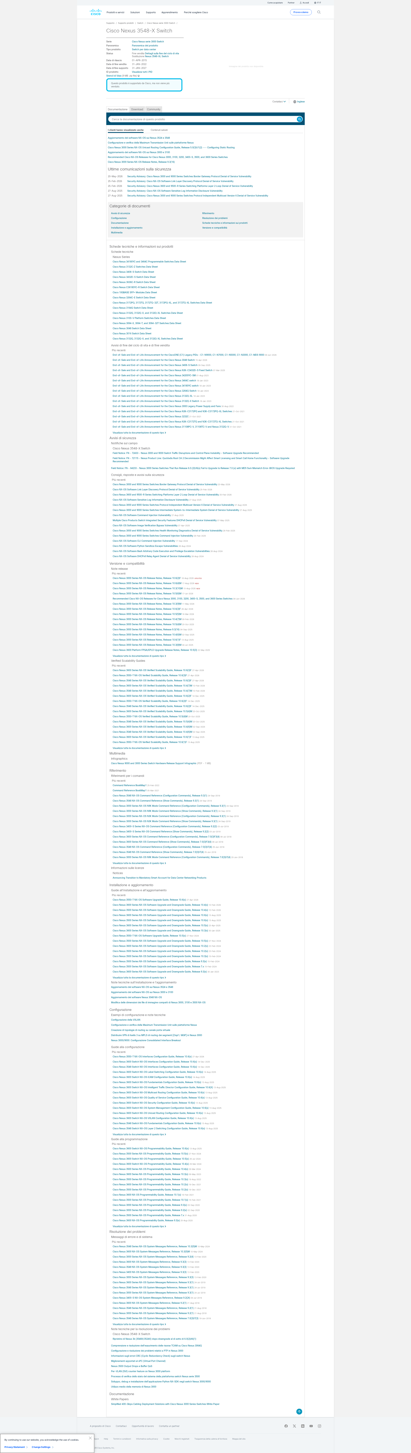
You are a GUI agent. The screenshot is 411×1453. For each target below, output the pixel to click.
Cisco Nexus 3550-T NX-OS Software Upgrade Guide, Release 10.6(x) (150, 899)
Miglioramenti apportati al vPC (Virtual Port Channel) (138, 1361)
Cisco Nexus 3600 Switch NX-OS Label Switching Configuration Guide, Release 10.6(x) (158, 1072)
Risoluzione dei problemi (214, 218)
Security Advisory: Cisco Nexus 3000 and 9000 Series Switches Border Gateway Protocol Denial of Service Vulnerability (189, 176)
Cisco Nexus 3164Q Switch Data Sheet (133, 308)
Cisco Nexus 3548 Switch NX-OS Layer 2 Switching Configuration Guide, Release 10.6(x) (159, 1128)
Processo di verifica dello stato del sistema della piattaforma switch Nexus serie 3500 (155, 1376)
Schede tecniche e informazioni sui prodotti (225, 223)
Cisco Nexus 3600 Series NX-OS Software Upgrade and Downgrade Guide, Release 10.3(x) (161, 930)
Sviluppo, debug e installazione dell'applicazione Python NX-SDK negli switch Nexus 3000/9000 (161, 1381)
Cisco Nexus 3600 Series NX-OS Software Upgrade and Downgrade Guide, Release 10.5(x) (161, 925)
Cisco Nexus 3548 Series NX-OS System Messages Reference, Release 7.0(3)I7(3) (156, 1318)
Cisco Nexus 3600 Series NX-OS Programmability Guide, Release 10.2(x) (151, 1184)
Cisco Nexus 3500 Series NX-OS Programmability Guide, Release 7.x (149, 1215)
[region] (47, 1443)
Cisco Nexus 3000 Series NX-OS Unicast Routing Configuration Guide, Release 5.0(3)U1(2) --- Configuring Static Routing (171, 147)
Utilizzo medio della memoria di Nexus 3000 (133, 1386)
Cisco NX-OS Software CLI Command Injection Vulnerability (144, 541)
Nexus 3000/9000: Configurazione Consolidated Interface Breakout (146, 1040)
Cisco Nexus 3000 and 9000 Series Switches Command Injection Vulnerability (153, 535)
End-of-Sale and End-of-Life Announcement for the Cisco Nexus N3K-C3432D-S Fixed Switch (163, 370)
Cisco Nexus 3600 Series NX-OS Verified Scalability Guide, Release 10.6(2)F (152, 696)
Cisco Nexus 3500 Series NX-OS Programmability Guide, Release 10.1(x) (151, 1200)
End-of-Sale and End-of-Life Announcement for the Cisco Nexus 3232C (151, 416)
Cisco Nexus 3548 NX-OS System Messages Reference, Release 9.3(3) (150, 1267)
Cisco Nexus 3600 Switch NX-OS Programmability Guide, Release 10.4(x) (151, 1164)
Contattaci (278, 101)
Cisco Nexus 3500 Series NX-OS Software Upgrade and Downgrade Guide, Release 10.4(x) (161, 910)
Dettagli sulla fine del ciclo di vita (162, 53)
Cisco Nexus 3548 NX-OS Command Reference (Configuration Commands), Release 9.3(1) (160, 795)
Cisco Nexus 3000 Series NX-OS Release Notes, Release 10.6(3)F (147, 609)
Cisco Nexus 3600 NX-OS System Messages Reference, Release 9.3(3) (150, 1262)
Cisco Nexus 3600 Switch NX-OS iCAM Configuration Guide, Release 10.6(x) (153, 1077)
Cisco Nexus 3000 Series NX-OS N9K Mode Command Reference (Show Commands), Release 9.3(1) (165, 811)
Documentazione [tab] (117, 109)
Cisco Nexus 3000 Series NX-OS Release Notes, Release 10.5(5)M (147, 614)
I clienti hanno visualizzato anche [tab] (126, 130)
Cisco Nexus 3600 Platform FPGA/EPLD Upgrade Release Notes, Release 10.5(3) (155, 650)
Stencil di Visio (113, 75)
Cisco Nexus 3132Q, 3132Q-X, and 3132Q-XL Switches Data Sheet (148, 313)
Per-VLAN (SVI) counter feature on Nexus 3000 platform (140, 1371)
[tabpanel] (205, 150)
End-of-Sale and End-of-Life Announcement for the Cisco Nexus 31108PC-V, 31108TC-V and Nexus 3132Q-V (171, 426)
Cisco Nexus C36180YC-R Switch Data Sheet (136, 287)
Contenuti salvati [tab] (159, 130)
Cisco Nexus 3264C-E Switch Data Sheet (134, 297)
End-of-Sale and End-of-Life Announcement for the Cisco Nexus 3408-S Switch (155, 365)
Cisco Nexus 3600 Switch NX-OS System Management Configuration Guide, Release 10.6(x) (161, 1108)
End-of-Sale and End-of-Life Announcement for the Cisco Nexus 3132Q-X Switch (156, 401)
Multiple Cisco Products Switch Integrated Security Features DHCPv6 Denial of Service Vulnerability (165, 520)
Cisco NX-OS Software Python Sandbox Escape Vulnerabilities (146, 546)
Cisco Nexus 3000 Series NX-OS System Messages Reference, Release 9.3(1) (153, 1292)
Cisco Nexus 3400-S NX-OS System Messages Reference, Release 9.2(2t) (152, 1298)
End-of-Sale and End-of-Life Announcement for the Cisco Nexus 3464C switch (155, 380)
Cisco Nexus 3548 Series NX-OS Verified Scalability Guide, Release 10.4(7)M (153, 691)
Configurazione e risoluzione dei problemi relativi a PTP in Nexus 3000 (147, 1350)
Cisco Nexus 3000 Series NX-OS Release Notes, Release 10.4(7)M (147, 619)
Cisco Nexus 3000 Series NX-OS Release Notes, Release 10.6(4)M (147, 583)
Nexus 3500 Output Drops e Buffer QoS (131, 1366)
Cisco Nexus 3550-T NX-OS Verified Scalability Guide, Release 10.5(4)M (150, 716)
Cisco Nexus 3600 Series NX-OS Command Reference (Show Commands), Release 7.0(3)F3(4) (162, 842)
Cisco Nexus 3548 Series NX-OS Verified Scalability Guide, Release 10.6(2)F (152, 706)
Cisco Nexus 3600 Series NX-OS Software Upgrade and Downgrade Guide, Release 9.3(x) (160, 971)
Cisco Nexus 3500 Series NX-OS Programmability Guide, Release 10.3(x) (151, 1179)
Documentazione (120, 223)
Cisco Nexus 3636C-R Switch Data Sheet (134, 282)
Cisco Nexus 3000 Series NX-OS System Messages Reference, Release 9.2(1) (153, 1313)
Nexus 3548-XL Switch (157, 56)
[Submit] (299, 119)
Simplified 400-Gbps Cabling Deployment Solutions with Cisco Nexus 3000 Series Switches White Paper (165, 1404)
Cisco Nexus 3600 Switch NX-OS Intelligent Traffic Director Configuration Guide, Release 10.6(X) (163, 1087)
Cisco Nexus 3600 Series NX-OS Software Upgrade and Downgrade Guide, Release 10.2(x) (161, 946)
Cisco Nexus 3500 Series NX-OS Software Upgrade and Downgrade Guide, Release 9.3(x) (160, 961)
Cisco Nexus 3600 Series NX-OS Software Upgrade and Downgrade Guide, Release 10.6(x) (161, 915)
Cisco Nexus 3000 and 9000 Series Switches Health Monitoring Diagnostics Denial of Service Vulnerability (168, 530)
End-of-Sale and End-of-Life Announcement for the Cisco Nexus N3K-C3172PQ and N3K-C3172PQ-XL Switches (173, 411)
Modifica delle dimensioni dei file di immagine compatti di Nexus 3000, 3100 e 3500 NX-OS (158, 1002)
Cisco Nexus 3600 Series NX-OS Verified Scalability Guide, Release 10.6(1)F (152, 737)
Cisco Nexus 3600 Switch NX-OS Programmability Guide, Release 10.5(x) (151, 1159)
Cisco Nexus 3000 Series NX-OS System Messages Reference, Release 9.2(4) (153, 1256)
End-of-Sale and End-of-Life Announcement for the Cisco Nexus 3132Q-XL (153, 396)
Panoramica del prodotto (145, 45)
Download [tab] (137, 109)
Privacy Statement (14, 1447)
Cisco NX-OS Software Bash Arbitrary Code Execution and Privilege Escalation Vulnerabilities (161, 551)
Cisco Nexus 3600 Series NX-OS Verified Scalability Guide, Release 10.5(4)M (153, 711)
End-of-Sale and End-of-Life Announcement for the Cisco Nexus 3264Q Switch (155, 391)
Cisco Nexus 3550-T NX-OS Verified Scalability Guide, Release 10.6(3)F (150, 675)
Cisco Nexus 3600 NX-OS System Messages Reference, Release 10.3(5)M (151, 1251)
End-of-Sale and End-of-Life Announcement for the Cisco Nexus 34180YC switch (156, 385)
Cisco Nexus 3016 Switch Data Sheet (132, 333)
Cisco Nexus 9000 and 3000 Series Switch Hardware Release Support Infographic (154, 763)
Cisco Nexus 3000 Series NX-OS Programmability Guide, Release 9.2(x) (150, 1210)
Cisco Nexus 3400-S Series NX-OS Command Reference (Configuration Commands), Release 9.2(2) (165, 826)
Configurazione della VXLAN (125, 1020)
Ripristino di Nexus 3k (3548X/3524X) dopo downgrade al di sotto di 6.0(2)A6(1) (154, 1339)
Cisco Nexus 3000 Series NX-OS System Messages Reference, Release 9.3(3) (153, 1277)
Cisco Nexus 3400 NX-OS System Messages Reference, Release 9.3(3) (150, 1272)
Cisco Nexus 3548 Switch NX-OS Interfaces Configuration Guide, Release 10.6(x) (155, 1067)
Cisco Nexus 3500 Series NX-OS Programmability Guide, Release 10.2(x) (151, 1189)
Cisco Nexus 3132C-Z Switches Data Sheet (135, 266)
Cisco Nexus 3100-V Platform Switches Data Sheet (139, 318)
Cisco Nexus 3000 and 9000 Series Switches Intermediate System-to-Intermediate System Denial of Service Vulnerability (176, 510)
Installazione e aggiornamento (126, 227)
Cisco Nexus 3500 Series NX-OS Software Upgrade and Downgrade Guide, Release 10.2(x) (161, 951)
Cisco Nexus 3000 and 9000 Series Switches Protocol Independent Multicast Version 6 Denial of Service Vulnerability (174, 505)
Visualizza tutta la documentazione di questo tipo (138, 432)
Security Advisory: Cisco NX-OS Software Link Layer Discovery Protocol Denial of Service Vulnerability (180, 181)
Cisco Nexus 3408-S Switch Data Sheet (133, 272)
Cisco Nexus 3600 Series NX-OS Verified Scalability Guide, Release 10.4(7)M (153, 685)
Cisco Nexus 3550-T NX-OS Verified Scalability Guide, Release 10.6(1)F (150, 742)
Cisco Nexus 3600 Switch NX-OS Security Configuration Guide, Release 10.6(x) (154, 1103)
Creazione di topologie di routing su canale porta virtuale (140, 1030)
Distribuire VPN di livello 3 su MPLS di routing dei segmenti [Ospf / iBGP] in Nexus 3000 (156, 1035)
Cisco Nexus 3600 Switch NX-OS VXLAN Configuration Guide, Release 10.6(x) (153, 1118)
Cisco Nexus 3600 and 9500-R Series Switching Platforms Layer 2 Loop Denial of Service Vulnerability (166, 494)
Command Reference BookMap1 (130, 785)
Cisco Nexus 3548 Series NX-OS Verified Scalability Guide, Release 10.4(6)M (153, 732)
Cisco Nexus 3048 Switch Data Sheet (132, 328)
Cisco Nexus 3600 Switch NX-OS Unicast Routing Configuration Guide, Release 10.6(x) (158, 1113)
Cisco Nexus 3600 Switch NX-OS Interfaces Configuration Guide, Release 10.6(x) (155, 1061)
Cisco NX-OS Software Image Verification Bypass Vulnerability (145, 525)
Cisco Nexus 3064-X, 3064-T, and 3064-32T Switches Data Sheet (147, 323)
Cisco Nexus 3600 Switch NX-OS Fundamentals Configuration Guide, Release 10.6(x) (157, 1082)
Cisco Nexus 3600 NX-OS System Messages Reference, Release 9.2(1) (150, 1303)
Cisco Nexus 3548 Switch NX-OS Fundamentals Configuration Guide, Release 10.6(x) (157, 1123)
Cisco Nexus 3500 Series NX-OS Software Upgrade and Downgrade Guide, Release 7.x (159, 966)
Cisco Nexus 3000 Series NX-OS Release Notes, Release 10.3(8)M (147, 645)
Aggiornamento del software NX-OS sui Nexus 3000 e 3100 (139, 152)
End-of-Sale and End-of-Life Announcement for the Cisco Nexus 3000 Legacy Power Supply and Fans (167, 406)
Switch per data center (144, 49)
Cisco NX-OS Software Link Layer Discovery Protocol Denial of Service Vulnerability (156, 489)
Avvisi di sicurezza (120, 213)
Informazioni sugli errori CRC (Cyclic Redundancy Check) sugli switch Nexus (150, 1356)
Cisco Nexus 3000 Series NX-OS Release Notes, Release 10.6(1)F (147, 639)
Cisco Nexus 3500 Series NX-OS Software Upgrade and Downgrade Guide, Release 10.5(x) (161, 941)
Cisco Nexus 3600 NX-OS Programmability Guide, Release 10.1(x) (147, 1194)
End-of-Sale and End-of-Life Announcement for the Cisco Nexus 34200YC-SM (154, 375)
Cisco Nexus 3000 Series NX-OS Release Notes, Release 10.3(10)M (148, 588)
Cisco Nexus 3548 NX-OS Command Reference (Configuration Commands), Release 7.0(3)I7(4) (163, 847)
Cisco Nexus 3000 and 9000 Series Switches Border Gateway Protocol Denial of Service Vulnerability (165, 484)
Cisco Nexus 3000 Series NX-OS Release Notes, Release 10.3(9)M (147, 604)
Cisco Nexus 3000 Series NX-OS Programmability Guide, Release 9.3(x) (150, 1205)
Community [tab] (153, 109)
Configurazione (119, 218)
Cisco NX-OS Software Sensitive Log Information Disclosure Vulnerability (151, 500)
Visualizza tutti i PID (142, 72)
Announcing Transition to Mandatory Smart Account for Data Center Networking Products (159, 877)
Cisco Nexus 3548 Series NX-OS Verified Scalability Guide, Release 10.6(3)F (152, 680)
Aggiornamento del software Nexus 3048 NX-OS (136, 997)
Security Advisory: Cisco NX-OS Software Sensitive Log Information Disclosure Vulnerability (175, 191)
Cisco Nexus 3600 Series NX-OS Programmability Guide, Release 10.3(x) (151, 1174)
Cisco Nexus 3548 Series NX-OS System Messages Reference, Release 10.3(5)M (155, 1246)
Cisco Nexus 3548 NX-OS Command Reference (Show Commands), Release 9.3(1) (156, 800)
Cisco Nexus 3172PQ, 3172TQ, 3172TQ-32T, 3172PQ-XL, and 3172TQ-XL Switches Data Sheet (162, 302)
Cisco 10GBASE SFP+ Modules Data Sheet (135, 292)
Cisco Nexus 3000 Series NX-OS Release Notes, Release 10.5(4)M (147, 624)
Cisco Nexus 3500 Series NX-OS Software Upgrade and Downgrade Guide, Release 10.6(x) (161, 920)
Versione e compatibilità (214, 227)
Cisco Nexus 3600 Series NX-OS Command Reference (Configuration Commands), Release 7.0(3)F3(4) (166, 836)
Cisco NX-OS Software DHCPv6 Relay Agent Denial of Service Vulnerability (152, 556)
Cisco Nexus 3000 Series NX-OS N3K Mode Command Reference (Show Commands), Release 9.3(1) (165, 821)
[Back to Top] (299, 1411)
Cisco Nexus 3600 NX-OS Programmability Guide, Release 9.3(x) (146, 1220)
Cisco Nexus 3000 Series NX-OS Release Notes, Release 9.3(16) (141, 162)
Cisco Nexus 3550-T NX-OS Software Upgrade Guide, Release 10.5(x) (150, 935)
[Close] (90, 1438)
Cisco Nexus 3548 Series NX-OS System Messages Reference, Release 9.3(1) (153, 1287)
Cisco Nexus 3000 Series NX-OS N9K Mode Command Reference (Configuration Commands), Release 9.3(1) (169, 806)
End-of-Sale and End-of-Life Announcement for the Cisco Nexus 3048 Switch (154, 360)
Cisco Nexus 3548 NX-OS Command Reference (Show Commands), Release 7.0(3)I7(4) (158, 852)
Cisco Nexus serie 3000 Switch (148, 41)
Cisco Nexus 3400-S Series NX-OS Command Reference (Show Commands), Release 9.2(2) (161, 831)
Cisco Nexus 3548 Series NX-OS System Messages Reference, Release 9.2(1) (153, 1308)
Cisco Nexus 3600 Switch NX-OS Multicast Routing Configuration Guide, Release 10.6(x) (159, 1092)
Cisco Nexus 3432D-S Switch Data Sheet (134, 277)
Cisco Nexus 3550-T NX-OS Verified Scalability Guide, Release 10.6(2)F (150, 701)
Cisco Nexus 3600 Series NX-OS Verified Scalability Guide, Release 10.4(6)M (153, 726)
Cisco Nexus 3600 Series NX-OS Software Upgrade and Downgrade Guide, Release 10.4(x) (161, 905)
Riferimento (208, 213)
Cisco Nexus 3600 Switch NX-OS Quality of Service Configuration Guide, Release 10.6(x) (159, 1097)
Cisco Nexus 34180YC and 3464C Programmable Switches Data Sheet (149, 261)
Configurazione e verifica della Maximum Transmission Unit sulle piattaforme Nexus (151, 142)
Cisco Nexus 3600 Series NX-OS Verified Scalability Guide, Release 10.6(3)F (152, 670)
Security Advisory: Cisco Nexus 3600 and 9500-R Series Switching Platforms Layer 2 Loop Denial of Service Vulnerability (190, 186)
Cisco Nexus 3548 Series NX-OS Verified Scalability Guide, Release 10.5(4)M (153, 721)
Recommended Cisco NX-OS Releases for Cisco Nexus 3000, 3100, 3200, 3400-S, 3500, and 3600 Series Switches (168, 157)
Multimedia (116, 232)
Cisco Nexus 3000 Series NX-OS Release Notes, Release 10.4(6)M (147, 634)
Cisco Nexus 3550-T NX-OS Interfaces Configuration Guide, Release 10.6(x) (152, 1056)
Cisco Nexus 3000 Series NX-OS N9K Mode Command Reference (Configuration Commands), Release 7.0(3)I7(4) (172, 857)
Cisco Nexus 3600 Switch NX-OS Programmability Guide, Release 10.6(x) (151, 1148)
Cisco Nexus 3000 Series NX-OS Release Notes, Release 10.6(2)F (147, 578)
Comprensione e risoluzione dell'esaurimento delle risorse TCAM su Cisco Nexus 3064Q (156, 1345)
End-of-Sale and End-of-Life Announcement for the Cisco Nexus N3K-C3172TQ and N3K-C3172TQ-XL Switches (172, 421)
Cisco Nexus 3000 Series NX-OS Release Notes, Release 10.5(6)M (147, 593)
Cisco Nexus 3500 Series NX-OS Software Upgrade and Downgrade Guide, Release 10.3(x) (161, 956)
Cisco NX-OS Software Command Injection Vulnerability (142, 515)
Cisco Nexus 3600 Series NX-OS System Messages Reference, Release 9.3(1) (153, 1282)
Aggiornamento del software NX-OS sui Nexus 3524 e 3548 (139, 138)
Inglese (301, 101)
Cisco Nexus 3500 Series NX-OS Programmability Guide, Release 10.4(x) (151, 1169)
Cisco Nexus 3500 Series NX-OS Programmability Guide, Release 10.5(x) (151, 1153)
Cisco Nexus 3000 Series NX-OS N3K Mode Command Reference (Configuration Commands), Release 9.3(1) (169, 816)
